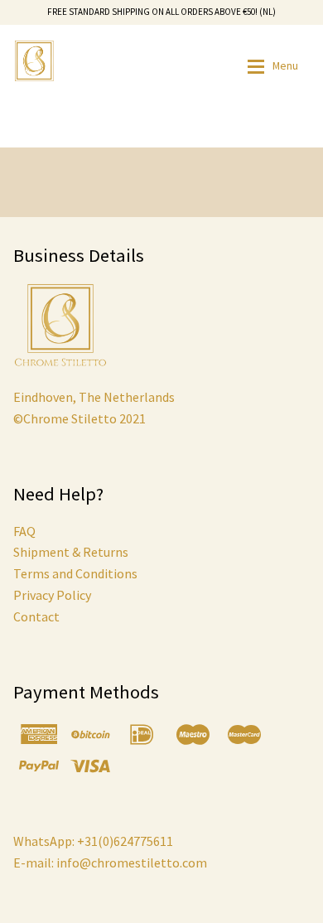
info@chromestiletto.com (130, 862)
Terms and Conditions (75, 573)
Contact (36, 616)
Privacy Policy (52, 595)
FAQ (24, 531)
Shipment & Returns (70, 552)
